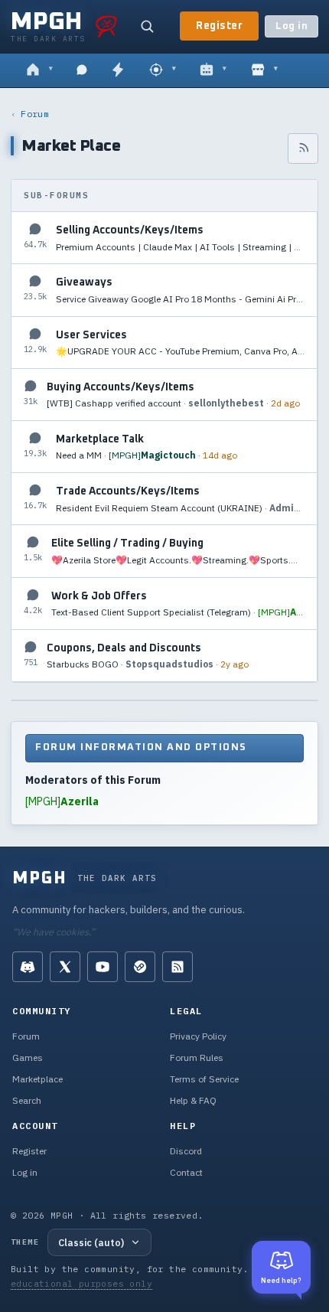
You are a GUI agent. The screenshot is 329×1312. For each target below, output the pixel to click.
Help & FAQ (193, 1100)
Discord (186, 1151)
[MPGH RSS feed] (177, 966)
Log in (291, 26)
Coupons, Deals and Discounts (124, 648)
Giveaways (84, 282)
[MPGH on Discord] (27, 966)
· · (180, 247)
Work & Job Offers (99, 596)
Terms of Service (204, 1079)
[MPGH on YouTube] (102, 966)
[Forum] (39, 70)
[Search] (147, 26)
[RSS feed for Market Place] (303, 148)
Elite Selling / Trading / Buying (127, 543)
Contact (186, 1172)
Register (219, 26)
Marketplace (37, 1079)
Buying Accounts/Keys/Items (120, 387)
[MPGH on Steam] (140, 966)
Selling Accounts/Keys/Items (130, 230)
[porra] (106, 26)
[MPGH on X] (65, 966)
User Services (91, 335)
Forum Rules (196, 1057)
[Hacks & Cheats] (162, 70)
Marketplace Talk (100, 439)
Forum (35, 113)
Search (26, 1100)
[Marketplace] (264, 70)
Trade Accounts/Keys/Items (128, 491)
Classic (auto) (91, 1242)
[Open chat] (82, 70)
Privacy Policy (198, 1036)
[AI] (213, 70)
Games (27, 1057)
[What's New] (117, 70)
